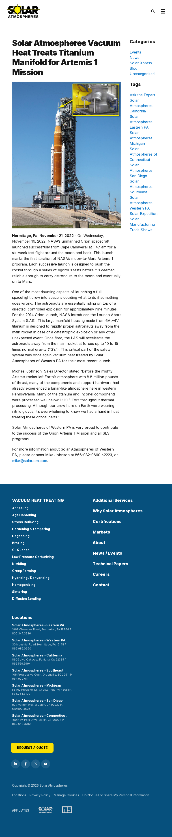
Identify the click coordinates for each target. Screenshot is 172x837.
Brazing (18, 543)
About (99, 542)
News (134, 57)
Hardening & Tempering (31, 529)
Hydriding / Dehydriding (30, 578)
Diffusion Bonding (26, 598)
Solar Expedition (143, 213)
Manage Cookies (66, 795)
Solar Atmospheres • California (39, 659)
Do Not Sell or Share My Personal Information (115, 795)
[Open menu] (163, 11)
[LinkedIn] (15, 763)
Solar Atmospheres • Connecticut (39, 719)
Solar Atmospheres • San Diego (37, 704)
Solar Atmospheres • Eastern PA (42, 629)
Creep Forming (24, 571)
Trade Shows (141, 230)
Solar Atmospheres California (141, 105)
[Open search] (152, 11)
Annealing (20, 508)
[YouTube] (45, 763)
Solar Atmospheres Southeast (141, 186)
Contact (101, 585)
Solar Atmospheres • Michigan (42, 689)
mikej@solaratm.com (29, 460)
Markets (101, 532)
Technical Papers (110, 563)
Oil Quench (21, 550)
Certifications (107, 521)
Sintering (19, 592)
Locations (22, 617)
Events (135, 52)
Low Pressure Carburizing (33, 557)
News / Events (107, 553)
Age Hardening (24, 515)
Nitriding (19, 564)
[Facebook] (25, 763)
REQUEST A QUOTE (32, 748)
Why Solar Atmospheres (118, 511)
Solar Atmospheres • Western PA (39, 644)
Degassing (21, 536)
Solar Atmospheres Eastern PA (141, 121)
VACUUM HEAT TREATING (38, 500)
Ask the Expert (142, 95)
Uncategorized (142, 73)
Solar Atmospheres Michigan (141, 138)
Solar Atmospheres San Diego (141, 170)
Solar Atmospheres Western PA (141, 202)
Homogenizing (23, 585)
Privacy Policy (40, 795)
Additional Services (113, 500)
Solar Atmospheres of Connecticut (143, 154)
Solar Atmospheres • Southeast (42, 674)
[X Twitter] (35, 763)
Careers (101, 574)
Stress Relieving (25, 522)
